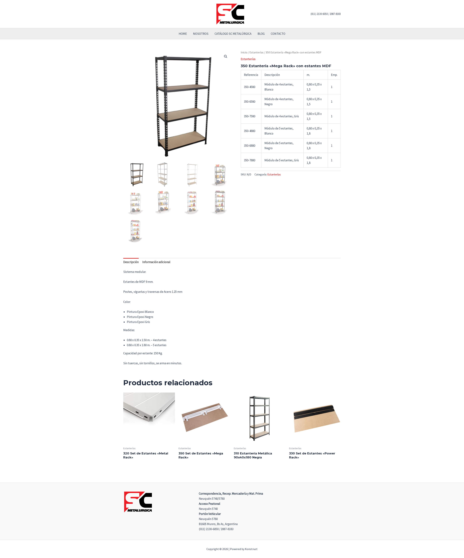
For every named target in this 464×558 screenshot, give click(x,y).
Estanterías (256, 52)
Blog (261, 34)
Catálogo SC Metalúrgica (233, 34)
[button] (225, 56)
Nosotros (200, 34)
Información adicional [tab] (156, 262)
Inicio (244, 52)
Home (183, 34)
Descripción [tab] (131, 262)
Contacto (278, 34)
